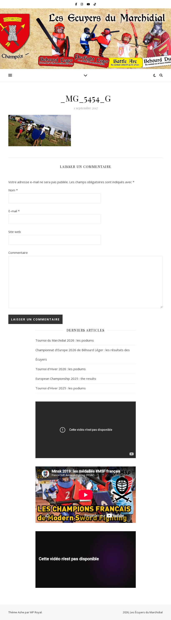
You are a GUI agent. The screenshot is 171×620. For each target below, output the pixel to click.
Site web (14, 232)
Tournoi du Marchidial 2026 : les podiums (64, 340)
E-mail (14, 211)
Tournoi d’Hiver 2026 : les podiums (60, 369)
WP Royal (36, 612)
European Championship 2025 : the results (65, 378)
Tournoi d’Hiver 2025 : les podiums (60, 388)
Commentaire (18, 252)
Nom (13, 190)
